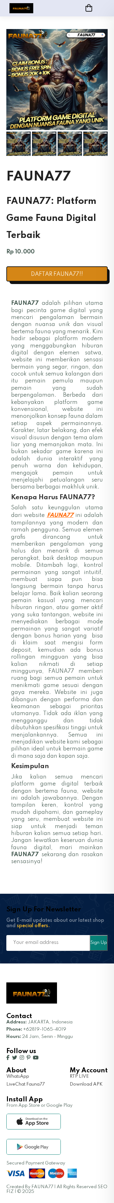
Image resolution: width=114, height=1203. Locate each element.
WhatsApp (17, 1076)
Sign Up (98, 942)
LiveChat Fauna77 (25, 1084)
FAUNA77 (60, 515)
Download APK (86, 1084)
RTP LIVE (79, 1076)
